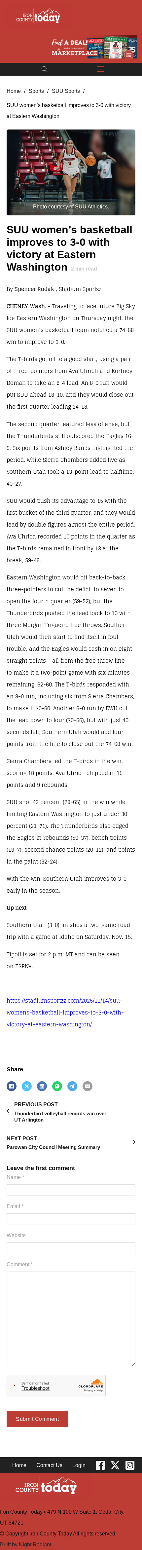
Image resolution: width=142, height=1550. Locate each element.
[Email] (87, 1086)
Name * (15, 1177)
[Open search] (44, 69)
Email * (15, 1206)
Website (16, 1235)
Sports (36, 91)
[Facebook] (12, 1086)
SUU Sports (66, 91)
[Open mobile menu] (100, 69)
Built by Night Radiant (25, 1544)
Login (79, 1465)
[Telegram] (72, 1086)
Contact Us (49, 1465)
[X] (27, 1086)
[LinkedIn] (42, 1086)
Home (14, 91)
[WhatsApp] (57, 1086)
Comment (20, 1264)
